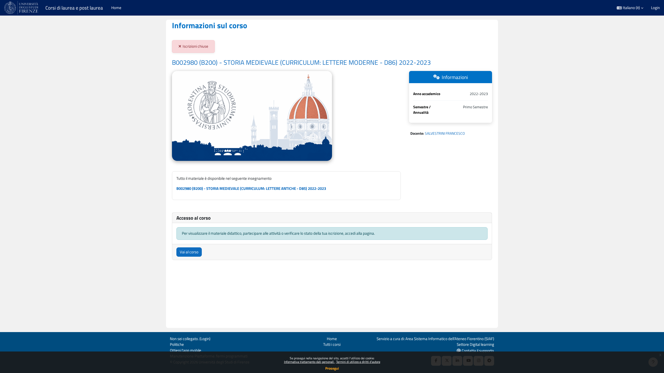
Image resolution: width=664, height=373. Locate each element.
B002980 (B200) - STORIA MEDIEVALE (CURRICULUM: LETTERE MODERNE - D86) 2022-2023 (301, 62)
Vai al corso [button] (189, 252)
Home (332, 339)
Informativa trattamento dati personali (309, 361)
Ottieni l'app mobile (185, 350)
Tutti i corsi (332, 344)
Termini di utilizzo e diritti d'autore (358, 361)
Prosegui (332, 368)
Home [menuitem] (116, 8)
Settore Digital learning (475, 344)
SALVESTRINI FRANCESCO (445, 133)
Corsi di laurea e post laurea (74, 7)
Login (655, 8)
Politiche (177, 344)
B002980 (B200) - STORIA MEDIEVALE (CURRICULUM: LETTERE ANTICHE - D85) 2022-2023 (251, 188)
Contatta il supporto (477, 351)
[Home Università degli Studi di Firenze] (21, 8)
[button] (630, 8)
